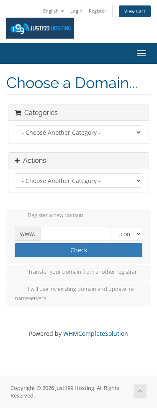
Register (97, 11)
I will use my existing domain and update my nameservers (74, 293)
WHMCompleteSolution (95, 333)
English (51, 11)
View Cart (134, 11)
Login (76, 11)
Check (78, 250)
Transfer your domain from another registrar (82, 271)
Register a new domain (55, 215)
